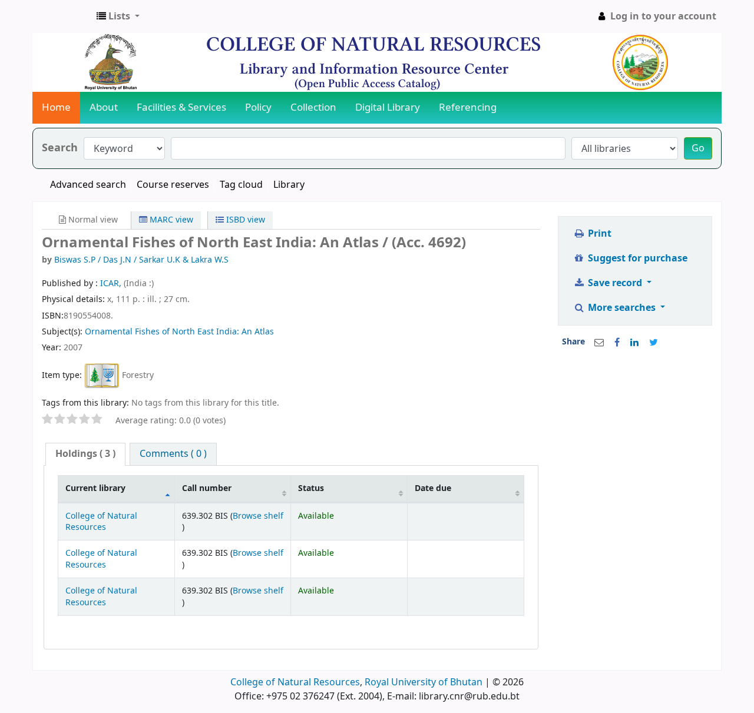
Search (60, 148)
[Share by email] (599, 342)
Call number (207, 488)
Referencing (468, 107)
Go (698, 148)
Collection (313, 107)
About (104, 107)
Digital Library (387, 107)
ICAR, (112, 283)
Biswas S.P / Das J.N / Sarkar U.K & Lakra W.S (141, 260)
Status (311, 488)
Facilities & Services (181, 107)
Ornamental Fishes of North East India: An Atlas (179, 332)
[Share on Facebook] (617, 342)
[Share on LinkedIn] (634, 342)
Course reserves (173, 185)
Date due (433, 488)
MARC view (170, 220)
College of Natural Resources (101, 521)
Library (289, 185)
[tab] (85, 454)
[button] (118, 16)
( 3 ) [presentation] (85, 454)
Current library (95, 488)
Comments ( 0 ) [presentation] (173, 454)
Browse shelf (258, 516)
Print (598, 234)
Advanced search (88, 185)
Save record (615, 283)
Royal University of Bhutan (423, 682)
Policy (258, 107)
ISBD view (244, 220)
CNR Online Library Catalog (62, 16)
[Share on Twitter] (653, 342)
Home (56, 107)
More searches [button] (622, 308)
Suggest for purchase (636, 258)
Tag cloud (241, 185)
